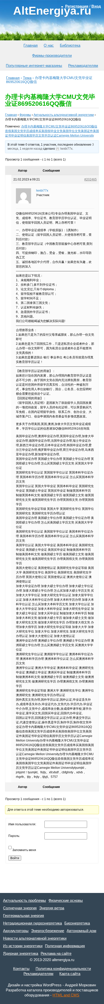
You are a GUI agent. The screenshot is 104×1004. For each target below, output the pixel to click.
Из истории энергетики (22, 946)
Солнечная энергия (20, 908)
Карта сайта (69, 973)
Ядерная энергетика (20, 953)
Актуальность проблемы (24, 900)
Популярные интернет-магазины (34, 65)
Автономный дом (81, 931)
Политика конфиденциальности (63, 968)
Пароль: (14, 836)
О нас (49, 45)
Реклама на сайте (56, 953)
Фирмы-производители (52, 55)
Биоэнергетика (77, 923)
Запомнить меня (24, 850)
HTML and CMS (66, 995)
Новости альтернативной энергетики (34, 938)
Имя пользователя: (22, 824)
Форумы (25, 115)
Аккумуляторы (16, 931)
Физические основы (65, 900)
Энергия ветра (51, 908)
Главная (30, 45)
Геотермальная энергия (23, 915)
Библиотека (70, 45)
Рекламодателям (83, 65)
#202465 (90, 179)
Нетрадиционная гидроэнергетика (32, 923)
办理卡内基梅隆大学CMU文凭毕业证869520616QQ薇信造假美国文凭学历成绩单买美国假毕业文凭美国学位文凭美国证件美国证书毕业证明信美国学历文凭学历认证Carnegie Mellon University (52, 131)
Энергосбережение (47, 931)
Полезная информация (65, 946)
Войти (14, 858)
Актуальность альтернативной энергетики (64, 115)
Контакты (21, 968)
